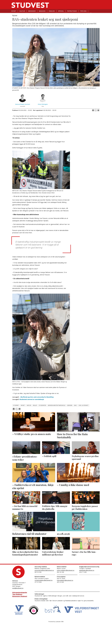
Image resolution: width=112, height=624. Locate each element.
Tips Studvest (17, 594)
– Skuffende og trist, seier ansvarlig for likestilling (36, 397)
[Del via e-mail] (98, 110)
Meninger (32, 11)
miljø (35, 405)
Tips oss (83, 11)
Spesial (61, 11)
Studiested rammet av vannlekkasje (31, 399)
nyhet (23, 405)
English (52, 11)
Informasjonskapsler (19, 592)
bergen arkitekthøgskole (56, 405)
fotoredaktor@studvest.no (65, 580)
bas (75, 405)
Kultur (22, 11)
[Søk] (91, 13)
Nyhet (13, 11)
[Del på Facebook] (93, 110)
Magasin (42, 11)
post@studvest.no (17, 588)
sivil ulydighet (83, 405)
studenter (42, 405)
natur (29, 405)
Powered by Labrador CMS (56, 621)
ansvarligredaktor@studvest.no (44, 570)
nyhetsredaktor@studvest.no (43, 580)
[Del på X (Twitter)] (95, 110)
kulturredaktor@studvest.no (65, 570)
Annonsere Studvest (19, 596)
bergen (69, 405)
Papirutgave (72, 11)
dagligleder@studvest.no (86, 570)
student (16, 405)
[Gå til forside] (30, 5)
